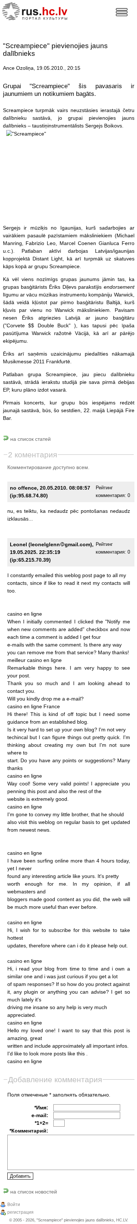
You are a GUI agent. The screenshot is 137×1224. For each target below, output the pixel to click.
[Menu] (121, 12)
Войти (13, 1204)
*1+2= (41, 1123)
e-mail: (39, 1115)
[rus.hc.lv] (40, 10)
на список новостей (33, 1192)
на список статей (30, 439)
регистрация (20, 1212)
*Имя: (41, 1107)
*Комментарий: (28, 1131)
